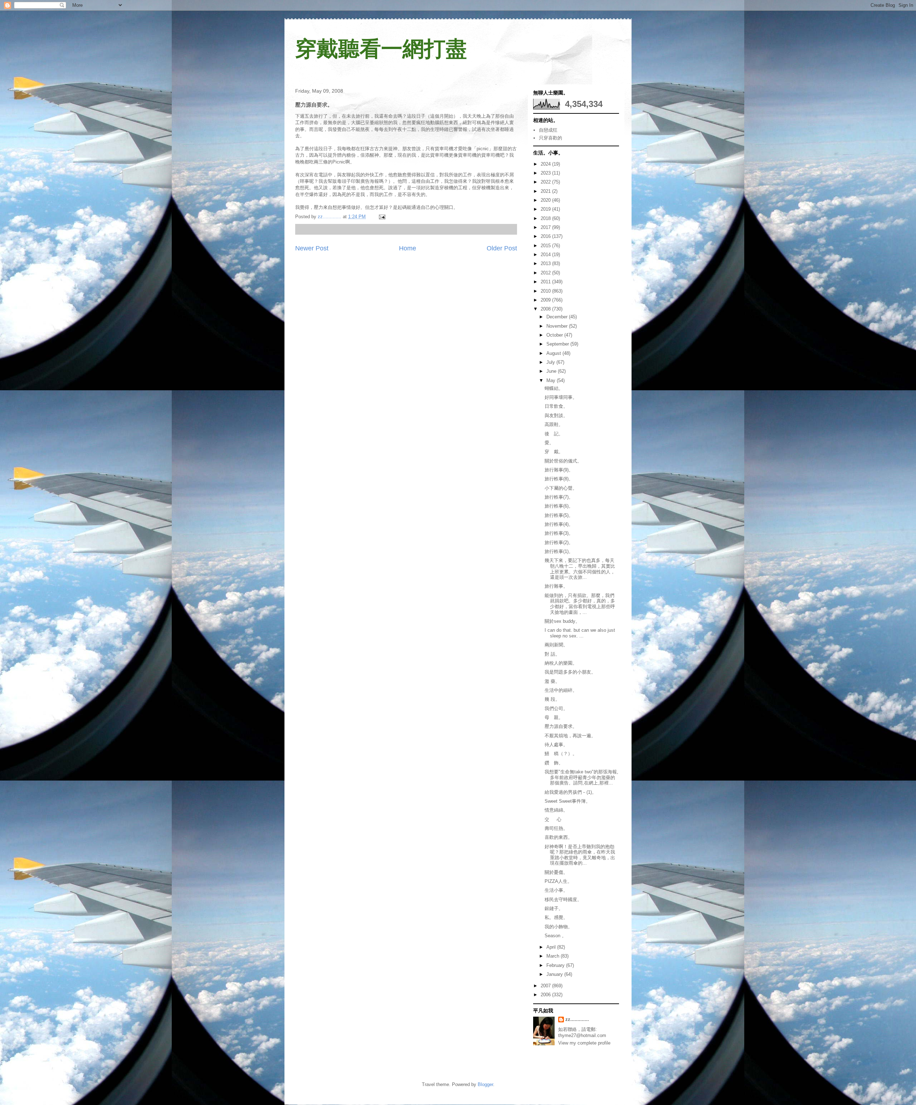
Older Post (502, 248)
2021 (546, 191)
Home (407, 248)
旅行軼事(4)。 (559, 524)
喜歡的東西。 (561, 837)
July (551, 362)
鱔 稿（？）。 (561, 753)
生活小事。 (556, 890)
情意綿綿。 (556, 810)
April (551, 947)
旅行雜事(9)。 (559, 470)
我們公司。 (556, 708)
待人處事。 (556, 744)
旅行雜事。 (556, 586)
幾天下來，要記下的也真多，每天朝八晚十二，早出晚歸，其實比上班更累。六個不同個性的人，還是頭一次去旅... (580, 569)
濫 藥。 (552, 681)
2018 (546, 218)
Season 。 (555, 935)
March (553, 956)
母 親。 (554, 717)
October (555, 335)
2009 (546, 300)
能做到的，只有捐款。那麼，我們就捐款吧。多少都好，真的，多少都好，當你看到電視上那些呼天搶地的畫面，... (580, 604)
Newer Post (311, 248)
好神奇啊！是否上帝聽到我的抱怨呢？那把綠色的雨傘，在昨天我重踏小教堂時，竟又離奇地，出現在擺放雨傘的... (580, 855)
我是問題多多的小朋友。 (570, 672)
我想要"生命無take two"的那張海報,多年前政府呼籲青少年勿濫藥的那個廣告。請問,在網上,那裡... (581, 777)
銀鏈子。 (554, 908)
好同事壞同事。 (561, 397)
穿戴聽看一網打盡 (381, 49)
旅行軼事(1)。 (559, 551)
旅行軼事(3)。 (559, 533)
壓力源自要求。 (561, 726)
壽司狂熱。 (556, 828)
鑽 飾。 (554, 763)
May (551, 380)
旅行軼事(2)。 (559, 542)
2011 (546, 281)
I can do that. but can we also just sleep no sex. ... (580, 633)
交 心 (553, 819)
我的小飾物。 (558, 926)
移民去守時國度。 (563, 899)
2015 (546, 245)
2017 (546, 227)
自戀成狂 (548, 130)
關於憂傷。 (556, 872)
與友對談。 (556, 415)
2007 (546, 985)
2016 (546, 236)
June (552, 371)
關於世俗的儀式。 (563, 461)
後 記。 (554, 433)
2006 (546, 994)
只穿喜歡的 (550, 138)
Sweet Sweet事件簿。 (567, 801)
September (558, 344)
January (555, 974)
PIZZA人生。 (558, 881)
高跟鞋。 (554, 424)
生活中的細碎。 (561, 690)
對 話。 (552, 654)
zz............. (577, 1019)
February (556, 965)
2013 (546, 263)
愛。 (549, 442)
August (554, 353)
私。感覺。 (556, 917)
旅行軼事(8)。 (559, 478)
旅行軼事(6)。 (559, 506)
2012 (546, 272)
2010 (546, 291)
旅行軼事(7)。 (559, 497)
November (557, 326)
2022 (546, 182)
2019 (546, 209)
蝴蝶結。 (554, 388)
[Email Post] (381, 216)
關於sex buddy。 (562, 621)
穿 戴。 (554, 451)
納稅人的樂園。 (561, 663)
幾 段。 (552, 699)
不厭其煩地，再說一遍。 (570, 735)
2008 (546, 309)
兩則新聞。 (556, 644)
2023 (546, 173)
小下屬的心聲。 (561, 488)
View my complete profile (584, 1043)
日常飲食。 (556, 406)
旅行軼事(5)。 (559, 515)
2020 (546, 200)
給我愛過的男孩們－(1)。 (570, 792)
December (557, 316)
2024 (546, 164)
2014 (546, 254)
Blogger (485, 1084)
